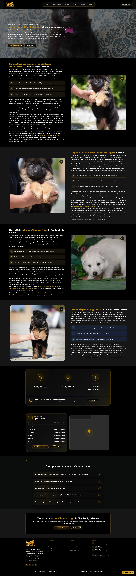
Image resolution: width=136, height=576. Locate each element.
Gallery (83, 4)
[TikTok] (33, 565)
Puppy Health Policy (75, 542)
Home (46, 4)
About (74, 4)
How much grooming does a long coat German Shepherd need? (57, 502)
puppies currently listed (115, 357)
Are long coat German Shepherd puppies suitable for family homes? (59, 495)
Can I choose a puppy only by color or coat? (50, 488)
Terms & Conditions (74, 550)
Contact (90, 4)
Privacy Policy (73, 548)
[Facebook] (27, 565)
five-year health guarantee (89, 357)
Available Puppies (56, 4)
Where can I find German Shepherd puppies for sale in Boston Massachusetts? (62, 474)
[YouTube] (36, 565)
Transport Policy (74, 546)
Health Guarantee (52, 548)
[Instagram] (30, 565)
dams (49, 135)
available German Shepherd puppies (84, 206)
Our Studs (66, 4)
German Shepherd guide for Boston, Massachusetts (48, 293)
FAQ (56, 282)
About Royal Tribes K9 (53, 546)
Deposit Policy (73, 544)
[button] (76, 4)
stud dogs (43, 135)
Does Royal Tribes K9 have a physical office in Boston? (54, 481)
